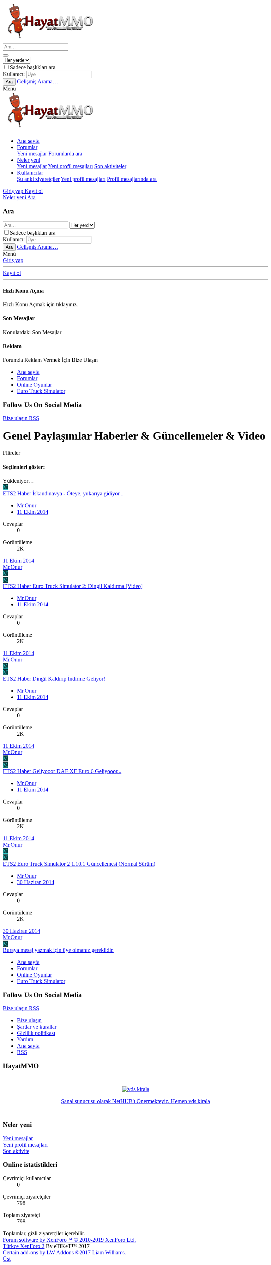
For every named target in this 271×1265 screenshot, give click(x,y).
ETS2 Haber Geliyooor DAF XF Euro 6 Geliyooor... (62, 771)
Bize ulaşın (29, 1020)
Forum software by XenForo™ (69, 1240)
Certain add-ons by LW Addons (64, 1252)
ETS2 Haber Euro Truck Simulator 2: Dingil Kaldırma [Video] (73, 586)
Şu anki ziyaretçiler (38, 179)
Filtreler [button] (11, 453)
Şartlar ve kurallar (36, 1027)
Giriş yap (13, 260)
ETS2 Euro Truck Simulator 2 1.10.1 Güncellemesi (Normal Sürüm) (79, 864)
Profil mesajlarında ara (132, 179)
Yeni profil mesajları (70, 166)
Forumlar (27, 147)
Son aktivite (16, 1151)
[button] (9, 89)
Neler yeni (28, 160)
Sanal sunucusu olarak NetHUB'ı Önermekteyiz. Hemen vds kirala (135, 1101)
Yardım (25, 1039)
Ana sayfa (28, 141)
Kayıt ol (12, 273)
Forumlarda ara (65, 154)
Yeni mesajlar (32, 154)
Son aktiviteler (110, 166)
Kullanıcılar (30, 173)
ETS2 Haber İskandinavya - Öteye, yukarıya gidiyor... (63, 493)
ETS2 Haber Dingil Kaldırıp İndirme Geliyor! (54, 679)
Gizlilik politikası (36, 1033)
